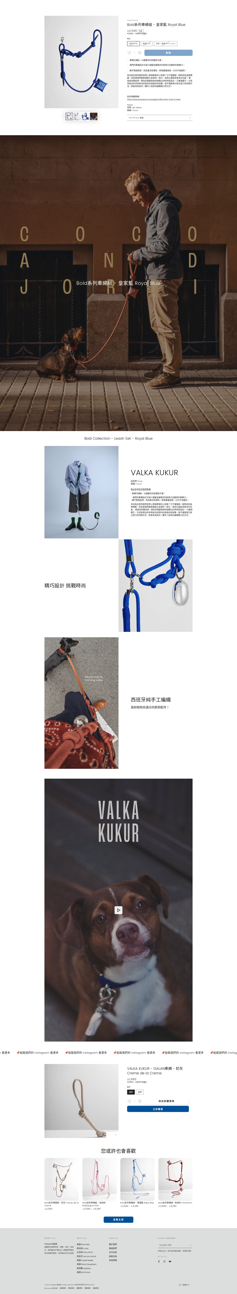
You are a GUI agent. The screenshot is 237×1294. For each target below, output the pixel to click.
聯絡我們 (113, 1248)
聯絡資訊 (96, 1288)
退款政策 (63, 1288)
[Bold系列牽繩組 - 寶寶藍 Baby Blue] (137, 1179)
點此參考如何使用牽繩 (141, 489)
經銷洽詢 (113, 1256)
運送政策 (88, 1288)
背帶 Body (133, 44)
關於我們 (113, 1244)
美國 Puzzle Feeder (85, 1260)
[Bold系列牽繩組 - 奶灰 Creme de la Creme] (61, 1179)
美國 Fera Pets (83, 1244)
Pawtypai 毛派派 (55, 1285)
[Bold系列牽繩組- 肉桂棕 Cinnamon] (175, 1179)
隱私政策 (71, 1288)
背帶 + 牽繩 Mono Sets (165, 44)
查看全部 (118, 1220)
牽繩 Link (147, 44)
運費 (144, 34)
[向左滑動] (109, 1135)
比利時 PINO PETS (85, 1252)
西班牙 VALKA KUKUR (86, 1256)
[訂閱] (191, 1245)
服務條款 (79, 1288)
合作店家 (113, 1252)
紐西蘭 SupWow (84, 1268)
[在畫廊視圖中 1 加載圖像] (69, 116)
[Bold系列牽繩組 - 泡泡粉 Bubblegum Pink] (99, 1179)
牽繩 (140, 1093)
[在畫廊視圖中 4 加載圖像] (77, 116)
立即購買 (158, 1109)
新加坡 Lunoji (82, 1248)
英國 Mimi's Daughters (86, 1264)
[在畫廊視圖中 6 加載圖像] (93, 116)
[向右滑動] (115, 1135)
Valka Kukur (132, 20)
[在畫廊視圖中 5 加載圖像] (85, 116)
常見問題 (113, 1260)
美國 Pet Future (83, 1272)
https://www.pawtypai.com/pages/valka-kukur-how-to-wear (154, 99)
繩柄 (131, 1093)
